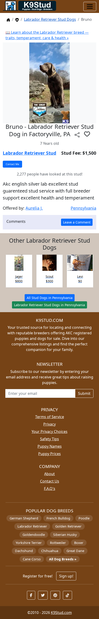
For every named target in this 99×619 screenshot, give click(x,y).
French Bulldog (58, 518)
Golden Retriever (68, 526)
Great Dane (75, 551)
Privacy (49, 424)
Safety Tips (49, 438)
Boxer (78, 542)
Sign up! (66, 576)
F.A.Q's (49, 488)
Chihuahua (49, 551)
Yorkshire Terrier (29, 542)
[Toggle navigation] (89, 6)
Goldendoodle (34, 534)
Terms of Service (49, 416)
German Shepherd (24, 518)
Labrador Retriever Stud (29, 153)
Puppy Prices (49, 453)
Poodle (84, 518)
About (49, 473)
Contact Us (49, 481)
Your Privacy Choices (49, 431)
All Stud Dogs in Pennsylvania (50, 298)
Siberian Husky (65, 534)
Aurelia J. (34, 208)
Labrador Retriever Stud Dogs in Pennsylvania (49, 305)
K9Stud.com (61, 612)
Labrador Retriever (32, 526)
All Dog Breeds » (62, 559)
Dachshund (24, 551)
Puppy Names (50, 446)
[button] (87, 134)
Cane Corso (32, 559)
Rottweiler (58, 542)
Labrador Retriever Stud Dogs (50, 19)
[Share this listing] (77, 134)
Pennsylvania (83, 208)
